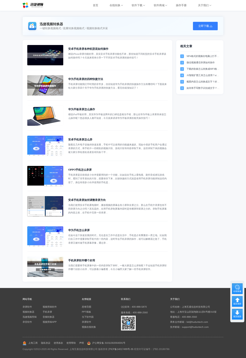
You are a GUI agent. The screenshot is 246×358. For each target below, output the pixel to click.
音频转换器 (48, 317)
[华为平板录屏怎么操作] (45, 125)
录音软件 (27, 322)
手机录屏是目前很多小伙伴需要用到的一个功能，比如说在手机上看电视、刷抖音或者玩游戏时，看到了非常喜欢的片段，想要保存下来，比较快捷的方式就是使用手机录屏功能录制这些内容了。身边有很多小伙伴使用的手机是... (117, 179)
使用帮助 (71, 343)
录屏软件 (27, 306)
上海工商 (33, 343)
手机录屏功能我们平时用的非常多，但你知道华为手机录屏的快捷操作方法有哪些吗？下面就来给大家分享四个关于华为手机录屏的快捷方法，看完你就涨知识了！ (117, 86)
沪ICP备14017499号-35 (120, 349)
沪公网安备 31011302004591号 (108, 343)
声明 (81, 343)
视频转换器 (28, 311)
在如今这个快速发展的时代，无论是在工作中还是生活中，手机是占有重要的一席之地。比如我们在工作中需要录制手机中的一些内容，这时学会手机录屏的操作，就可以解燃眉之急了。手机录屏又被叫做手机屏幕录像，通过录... (117, 239)
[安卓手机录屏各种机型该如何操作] (45, 64)
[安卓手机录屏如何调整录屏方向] (45, 215)
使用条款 (58, 343)
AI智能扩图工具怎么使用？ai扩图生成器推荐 (203, 75)
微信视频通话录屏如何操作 (201, 62)
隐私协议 (45, 343)
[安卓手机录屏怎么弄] (45, 155)
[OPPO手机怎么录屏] (45, 185)
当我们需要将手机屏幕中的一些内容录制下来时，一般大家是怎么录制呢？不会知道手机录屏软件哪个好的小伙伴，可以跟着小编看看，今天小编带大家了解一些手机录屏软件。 (117, 267)
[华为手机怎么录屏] (45, 245)
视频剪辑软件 (50, 306)
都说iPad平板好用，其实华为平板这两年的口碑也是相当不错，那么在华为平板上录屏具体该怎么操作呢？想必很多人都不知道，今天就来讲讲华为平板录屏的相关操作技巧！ (117, 116)
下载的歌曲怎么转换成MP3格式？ (202, 69)
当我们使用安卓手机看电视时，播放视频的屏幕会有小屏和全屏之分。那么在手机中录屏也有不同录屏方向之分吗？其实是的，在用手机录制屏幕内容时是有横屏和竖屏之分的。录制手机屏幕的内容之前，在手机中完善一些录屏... (117, 209)
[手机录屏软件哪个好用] (45, 276)
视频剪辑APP (50, 322)
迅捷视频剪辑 (30, 317)
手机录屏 (47, 311)
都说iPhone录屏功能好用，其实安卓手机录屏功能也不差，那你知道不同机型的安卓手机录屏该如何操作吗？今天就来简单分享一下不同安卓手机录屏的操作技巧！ (117, 56)
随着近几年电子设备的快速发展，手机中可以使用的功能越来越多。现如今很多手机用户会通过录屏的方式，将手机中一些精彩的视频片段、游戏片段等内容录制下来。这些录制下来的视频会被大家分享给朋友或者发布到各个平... (117, 148)
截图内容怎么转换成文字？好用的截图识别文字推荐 (203, 82)
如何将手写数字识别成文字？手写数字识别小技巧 (203, 88)
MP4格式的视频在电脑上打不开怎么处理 (203, 56)
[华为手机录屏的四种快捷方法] (45, 94)
